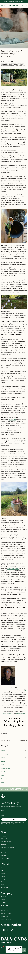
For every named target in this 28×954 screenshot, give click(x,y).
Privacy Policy (4, 823)
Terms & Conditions (6, 919)
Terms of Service (13, 823)
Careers (3, 899)
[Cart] (25, 5)
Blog (2, 870)
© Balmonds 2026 (5, 951)
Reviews (3, 881)
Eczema (3, 761)
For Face (3, 850)
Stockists (3, 902)
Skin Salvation (4, 838)
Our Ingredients (5, 879)
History (3, 867)
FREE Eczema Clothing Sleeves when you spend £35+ (14, 1)
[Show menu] (2, 5)
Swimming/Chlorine (5, 778)
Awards (3, 876)
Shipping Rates (4, 905)
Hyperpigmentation (5, 768)
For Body (3, 844)
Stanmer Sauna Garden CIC (18, 691)
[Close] (20, 947)
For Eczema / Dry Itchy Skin (7, 847)
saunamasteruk (20, 713)
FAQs (2, 884)
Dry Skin (3, 757)
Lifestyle (3, 771)
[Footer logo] (3, 796)
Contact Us (4, 896)
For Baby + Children (6, 841)
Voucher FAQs (4, 887)
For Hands (3, 852)
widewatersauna (7, 713)
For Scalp (3, 855)
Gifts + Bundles (5, 858)
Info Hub (3, 750)
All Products (4, 836)
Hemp (2, 764)
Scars (2, 775)
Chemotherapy (4, 754)
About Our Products (6, 913)
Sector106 (8, 942)
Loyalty (3, 873)
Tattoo (2, 782)
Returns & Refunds (5, 908)
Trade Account (4, 910)
